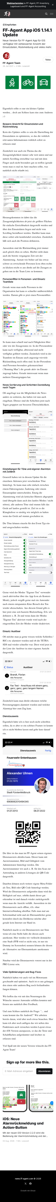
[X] (25, 1183)
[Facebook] (30, 1183)
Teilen (48, 60)
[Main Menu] (52, 14)
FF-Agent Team (11, 63)
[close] (53, 5)
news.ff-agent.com (24, 1178)
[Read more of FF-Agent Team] (6, 56)
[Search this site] (46, 14)
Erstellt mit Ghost (28, 1191)
